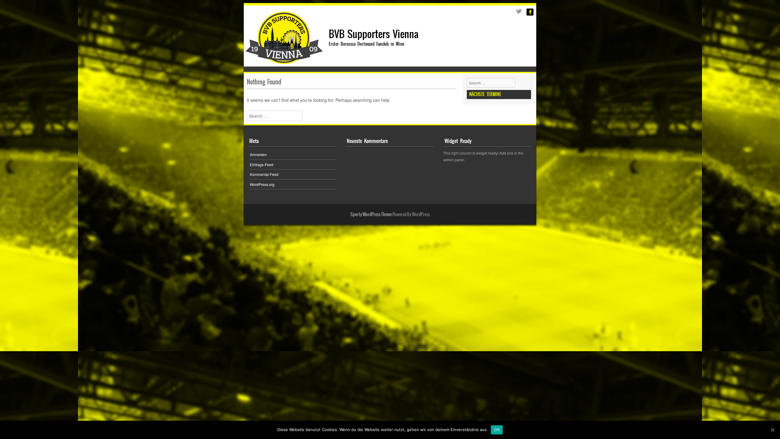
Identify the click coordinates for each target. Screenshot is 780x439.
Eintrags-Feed (261, 164)
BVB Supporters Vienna (373, 34)
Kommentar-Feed (264, 174)
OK (497, 429)
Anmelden (258, 154)
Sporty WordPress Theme (371, 214)
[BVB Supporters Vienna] (284, 62)
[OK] (772, 430)
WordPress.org (262, 184)
